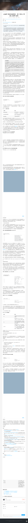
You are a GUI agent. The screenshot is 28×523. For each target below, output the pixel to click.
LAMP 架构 (6, 496)
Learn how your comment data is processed (18, 516)
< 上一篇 (4, 502)
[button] (23, 499)
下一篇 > (24, 502)
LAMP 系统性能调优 (10, 496)
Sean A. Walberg (5, 22)
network (5, 11)
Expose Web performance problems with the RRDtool (11, 432)
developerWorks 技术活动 (9, 444)
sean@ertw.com (10, 22)
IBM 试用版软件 (15, 451)
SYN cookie (6, 441)
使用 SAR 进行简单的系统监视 (8, 430)
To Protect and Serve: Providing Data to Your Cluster (17, 436)
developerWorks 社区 (9, 455)
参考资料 (16, 126)
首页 (3, 11)
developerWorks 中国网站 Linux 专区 (9, 443)
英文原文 (17, 429)
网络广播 (15, 444)
